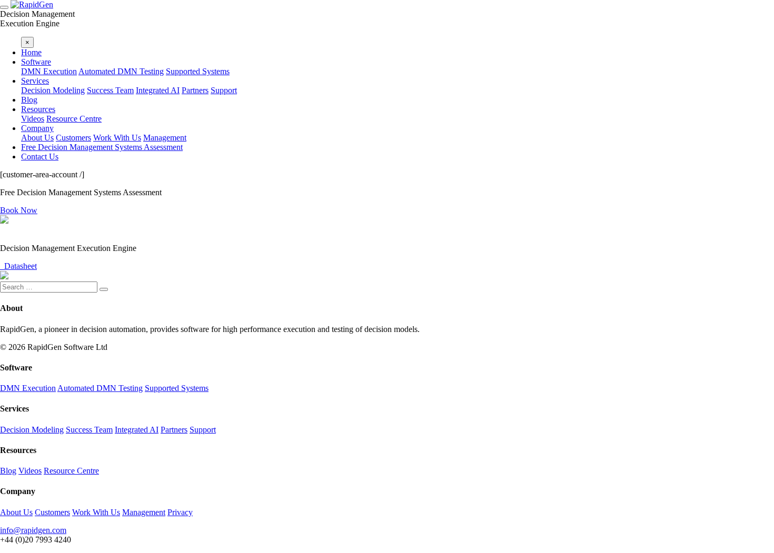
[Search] (104, 289)
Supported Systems (198, 71)
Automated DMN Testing (121, 71)
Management (164, 137)
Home (31, 52)
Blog (29, 99)
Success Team (110, 90)
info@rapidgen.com (33, 530)
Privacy (180, 512)
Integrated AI (158, 90)
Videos (32, 118)
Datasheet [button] (18, 266)
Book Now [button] (18, 210)
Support (224, 90)
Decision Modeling (53, 90)
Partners (195, 90)
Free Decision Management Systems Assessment (102, 147)
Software (36, 61)
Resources (38, 109)
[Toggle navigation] (4, 7)
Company (37, 128)
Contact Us (39, 156)
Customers (73, 137)
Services (35, 80)
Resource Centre (74, 118)
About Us (37, 137)
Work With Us (117, 137)
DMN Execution (49, 71)
